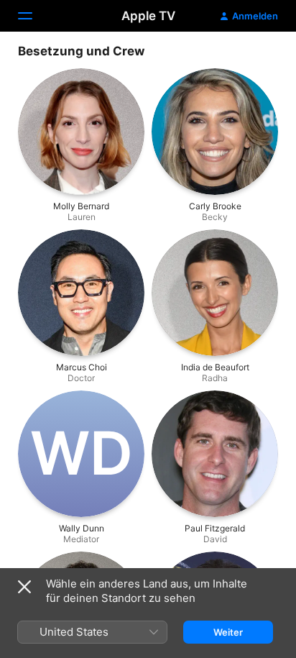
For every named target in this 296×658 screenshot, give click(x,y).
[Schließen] (24, 586)
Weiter (228, 632)
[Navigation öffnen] (34, 16)
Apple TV (148, 16)
